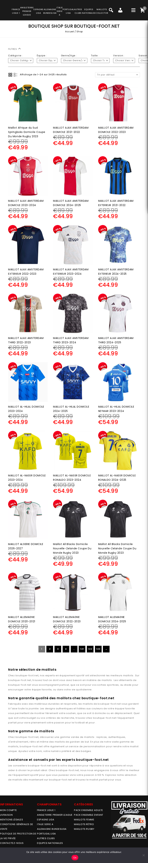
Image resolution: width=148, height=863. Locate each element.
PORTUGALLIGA (68, 11)
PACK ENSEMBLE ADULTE (88, 810)
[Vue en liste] (15, 75)
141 (82, 649)
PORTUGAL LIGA (46, 833)
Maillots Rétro (84, 824)
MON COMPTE (8, 810)
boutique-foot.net (27, 675)
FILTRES (13, 49)
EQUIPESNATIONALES (88, 11)
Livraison (6, 815)
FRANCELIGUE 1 (16, 11)
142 (90, 649)
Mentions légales (11, 819)
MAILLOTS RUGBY (84, 829)
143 (98, 649)
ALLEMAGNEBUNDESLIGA (49, 11)
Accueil (69, 31)
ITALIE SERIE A (45, 824)
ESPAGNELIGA (38, 11)
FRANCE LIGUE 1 (46, 810)
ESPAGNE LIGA (45, 819)
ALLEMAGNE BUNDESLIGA (52, 829)
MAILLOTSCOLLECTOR (101, 11)
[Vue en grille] (10, 75)
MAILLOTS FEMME (84, 819)
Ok (75, 857)
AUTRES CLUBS (46, 838)
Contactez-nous (11, 843)
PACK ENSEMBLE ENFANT (88, 815)
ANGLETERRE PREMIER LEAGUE (27, 11)
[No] (143, 855)
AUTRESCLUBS (78, 11)
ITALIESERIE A (59, 11)
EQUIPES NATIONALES (50, 843)
